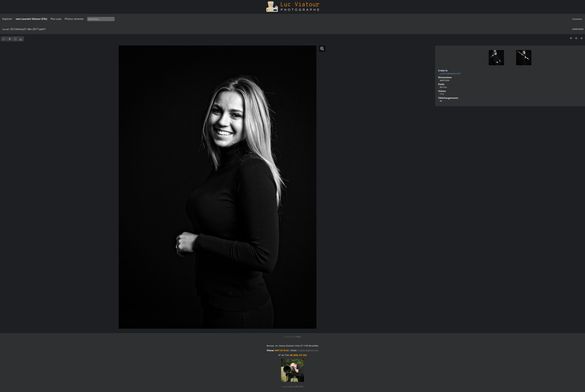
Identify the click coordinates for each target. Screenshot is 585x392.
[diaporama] (10, 39)
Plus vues (56, 19)
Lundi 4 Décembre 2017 (450, 73)
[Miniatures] (571, 38)
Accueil (5, 29)
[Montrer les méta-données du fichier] (15, 39)
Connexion (577, 19)
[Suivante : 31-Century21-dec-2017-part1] (581, 38)
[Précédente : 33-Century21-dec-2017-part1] (576, 38)
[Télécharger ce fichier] (20, 39)
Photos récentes (74, 19)
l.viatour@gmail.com (308, 350)
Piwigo (298, 336)
